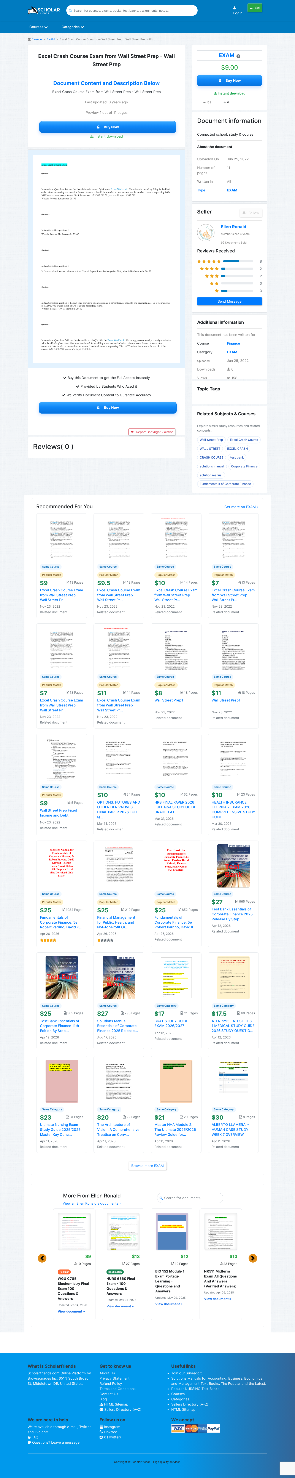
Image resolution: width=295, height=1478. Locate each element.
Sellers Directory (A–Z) (122, 1409)
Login (237, 13)
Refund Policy (111, 1383)
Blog (103, 1399)
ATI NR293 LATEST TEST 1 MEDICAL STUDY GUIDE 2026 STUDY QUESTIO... (233, 1026)
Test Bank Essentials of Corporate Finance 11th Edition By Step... (59, 1026)
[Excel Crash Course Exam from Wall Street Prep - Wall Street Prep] (62, 538)
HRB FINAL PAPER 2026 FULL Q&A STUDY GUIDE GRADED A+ (175, 807)
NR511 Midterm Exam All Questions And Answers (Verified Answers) (220, 1279)
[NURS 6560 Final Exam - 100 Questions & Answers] (123, 1231)
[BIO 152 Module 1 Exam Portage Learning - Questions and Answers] (172, 1231)
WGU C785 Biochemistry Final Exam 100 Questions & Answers (73, 1288)
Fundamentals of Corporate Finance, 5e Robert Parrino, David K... (61, 922)
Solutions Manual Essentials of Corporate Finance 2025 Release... (117, 1026)
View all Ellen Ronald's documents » (92, 1203)
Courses (36, 27)
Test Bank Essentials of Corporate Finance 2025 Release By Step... (232, 914)
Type (201, 190)
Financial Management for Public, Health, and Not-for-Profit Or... (116, 922)
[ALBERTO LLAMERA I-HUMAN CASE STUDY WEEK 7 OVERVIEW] (233, 1081)
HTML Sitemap (115, 1404)
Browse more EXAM (147, 1165)
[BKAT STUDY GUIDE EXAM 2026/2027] (176, 977)
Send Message (229, 301)
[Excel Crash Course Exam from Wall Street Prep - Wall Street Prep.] (176, 538)
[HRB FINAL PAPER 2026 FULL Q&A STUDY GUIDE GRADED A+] (176, 758)
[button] (42, 1258)
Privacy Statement (115, 1378)
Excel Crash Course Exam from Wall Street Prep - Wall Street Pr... (61, 595)
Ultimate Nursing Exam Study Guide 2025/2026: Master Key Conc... (61, 1129)
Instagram (111, 1427)
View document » (71, 1311)
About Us (107, 1373)
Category (205, 352)
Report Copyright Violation (154, 432)
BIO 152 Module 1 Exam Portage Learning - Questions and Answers (169, 1281)
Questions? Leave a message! (55, 1442)
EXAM (51, 39)
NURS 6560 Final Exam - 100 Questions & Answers (120, 1286)
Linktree (110, 1432)
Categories (71, 27)
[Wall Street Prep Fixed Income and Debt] (62, 758)
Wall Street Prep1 (168, 700)
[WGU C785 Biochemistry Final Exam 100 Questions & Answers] (74, 1231)
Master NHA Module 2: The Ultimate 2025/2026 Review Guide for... (175, 1129)
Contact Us (109, 1394)
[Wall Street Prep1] (176, 648)
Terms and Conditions (117, 1389)
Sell (257, 8)
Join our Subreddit (186, 1373)
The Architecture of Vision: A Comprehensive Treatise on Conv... (118, 1129)
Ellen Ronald (233, 226)
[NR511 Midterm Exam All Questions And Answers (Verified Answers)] (220, 1231)
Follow (253, 213)
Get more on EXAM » (241, 507)
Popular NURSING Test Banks (195, 1389)
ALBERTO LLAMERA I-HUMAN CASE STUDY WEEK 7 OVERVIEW (230, 1129)
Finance (37, 39)
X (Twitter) (112, 1437)
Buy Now (111, 127)
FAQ (34, 1437)
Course (203, 343)
